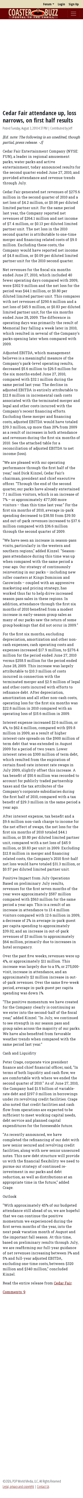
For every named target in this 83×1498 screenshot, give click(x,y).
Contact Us (43, 1486)
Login (61, 4)
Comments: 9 (14, 1292)
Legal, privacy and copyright (18, 1486)
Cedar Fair (62, 1283)
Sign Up (74, 4)
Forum (47, 4)
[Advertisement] (41, 64)
